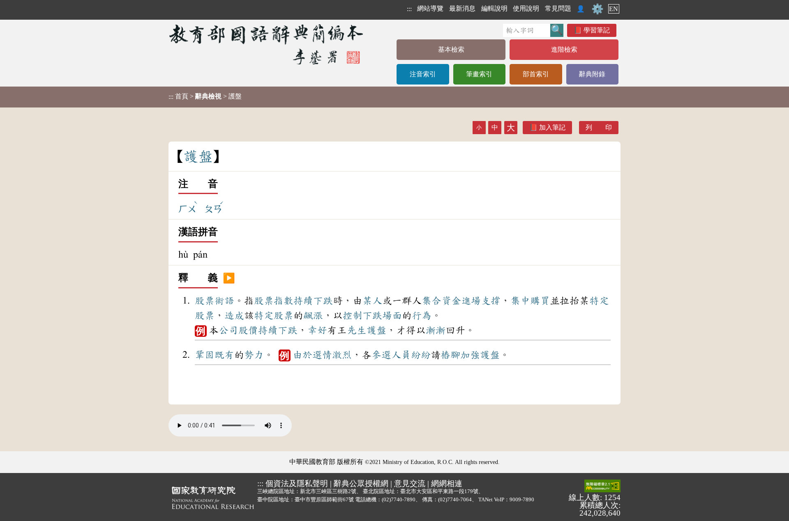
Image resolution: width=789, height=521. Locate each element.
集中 (520, 301)
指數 (283, 301)
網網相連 (446, 483)
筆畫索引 (479, 74)
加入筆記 (552, 127)
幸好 (317, 330)
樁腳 (450, 355)
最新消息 (462, 8)
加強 (470, 355)
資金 (451, 301)
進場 (471, 301)
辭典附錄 (592, 74)
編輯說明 (494, 8)
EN (613, 8)
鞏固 (205, 355)
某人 (372, 301)
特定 (599, 301)
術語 (224, 301)
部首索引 (536, 74)
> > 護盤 (205, 96)
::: (409, 8)
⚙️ (597, 9)
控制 (352, 315)
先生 (357, 330)
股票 (205, 301)
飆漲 (313, 315)
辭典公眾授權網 (361, 483)
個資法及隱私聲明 (296, 483)
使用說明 (526, 8)
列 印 (599, 127)
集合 (431, 301)
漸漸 (435, 330)
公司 (228, 330)
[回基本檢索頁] (266, 44)
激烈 (342, 355)
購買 (540, 301)
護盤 (376, 330)
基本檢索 (451, 49)
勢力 (254, 355)
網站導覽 (430, 8)
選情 (322, 355)
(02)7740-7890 (398, 499)
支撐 (491, 301)
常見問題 (558, 8)
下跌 (323, 301)
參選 (381, 355)
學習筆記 (597, 30)
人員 (401, 355)
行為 (421, 315)
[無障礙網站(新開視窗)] (602, 487)
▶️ (229, 278)
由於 (302, 355)
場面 (392, 315)
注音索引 (423, 74)
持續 (303, 301)
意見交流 (409, 483)
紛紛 (421, 355)
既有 (224, 355)
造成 (234, 315)
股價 (248, 330)
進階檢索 (564, 49)
